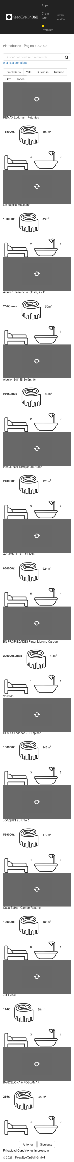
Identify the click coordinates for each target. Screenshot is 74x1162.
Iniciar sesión (61, 17)
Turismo (59, 72)
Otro (8, 79)
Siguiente (46, 1144)
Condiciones (25, 1150)
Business (43, 72)
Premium (47, 30)
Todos (20, 79)
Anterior (28, 1144)
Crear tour (45, 15)
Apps (45, 5)
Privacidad (10, 1150)
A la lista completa (15, 62)
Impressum (41, 1150)
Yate (29, 72)
